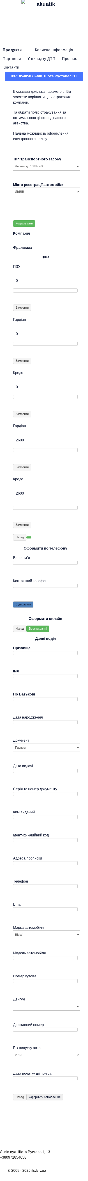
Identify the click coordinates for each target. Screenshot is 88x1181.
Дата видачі (23, 766)
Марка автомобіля (28, 927)
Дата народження (28, 717)
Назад (20, 537)
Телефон (20, 881)
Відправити (23, 604)
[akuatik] (44, 22)
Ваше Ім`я (21, 558)
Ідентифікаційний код (31, 835)
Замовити (22, 307)
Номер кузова (24, 976)
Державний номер (28, 1025)
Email (17, 904)
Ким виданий (24, 812)
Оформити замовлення (44, 1097)
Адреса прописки (27, 858)
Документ (21, 740)
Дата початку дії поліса (32, 1073)
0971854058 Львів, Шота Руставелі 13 (44, 76)
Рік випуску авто (27, 1048)
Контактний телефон (30, 581)
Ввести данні (38, 628)
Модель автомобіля (29, 953)
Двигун (19, 999)
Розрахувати (24, 223)
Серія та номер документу (35, 789)
